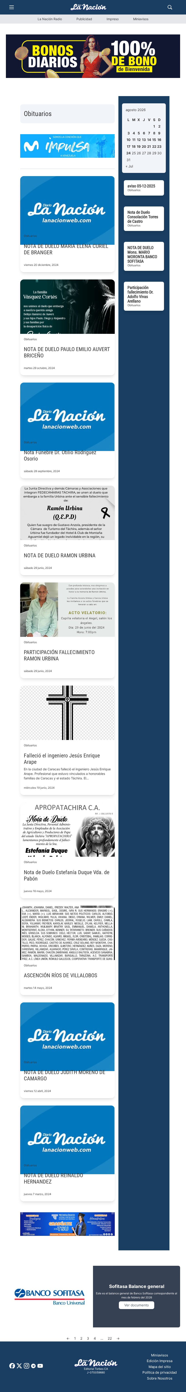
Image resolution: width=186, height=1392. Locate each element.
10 (128, 140)
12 (139, 140)
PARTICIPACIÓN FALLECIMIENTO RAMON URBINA (59, 655)
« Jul (129, 166)
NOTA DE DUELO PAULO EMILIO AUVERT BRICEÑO (67, 352)
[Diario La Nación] (88, 7)
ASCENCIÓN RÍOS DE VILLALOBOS (60, 975)
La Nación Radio (50, 19)
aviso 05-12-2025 (141, 186)
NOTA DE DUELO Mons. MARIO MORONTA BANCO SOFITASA (142, 254)
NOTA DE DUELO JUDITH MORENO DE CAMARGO (64, 1075)
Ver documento (136, 1305)
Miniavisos (140, 19)
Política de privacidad (159, 1372)
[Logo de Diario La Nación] (96, 1363)
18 (134, 146)
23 (159, 146)
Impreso (113, 19)
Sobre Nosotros (159, 1378)
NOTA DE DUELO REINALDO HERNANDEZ (53, 1178)
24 (128, 153)
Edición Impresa (159, 1361)
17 (128, 146)
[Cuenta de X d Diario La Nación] (19, 1367)
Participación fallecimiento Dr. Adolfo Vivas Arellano (140, 294)
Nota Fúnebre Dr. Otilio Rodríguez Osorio (60, 455)
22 (154, 146)
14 (149, 140)
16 (159, 140)
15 (154, 140)
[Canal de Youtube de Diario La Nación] (40, 1367)
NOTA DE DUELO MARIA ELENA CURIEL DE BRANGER (66, 249)
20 (144, 146)
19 (139, 146)
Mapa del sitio (160, 1367)
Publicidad (84, 19)
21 (149, 146)
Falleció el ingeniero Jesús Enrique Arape (62, 758)
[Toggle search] (170, 7)
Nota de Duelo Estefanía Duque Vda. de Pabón (66, 875)
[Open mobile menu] (11, 7)
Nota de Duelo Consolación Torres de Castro (142, 217)
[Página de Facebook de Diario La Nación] (12, 1367)
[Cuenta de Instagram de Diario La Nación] (26, 1367)
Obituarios (30, 236)
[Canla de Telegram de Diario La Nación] (33, 1367)
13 (144, 140)
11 (133, 140)
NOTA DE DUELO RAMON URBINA (59, 555)
